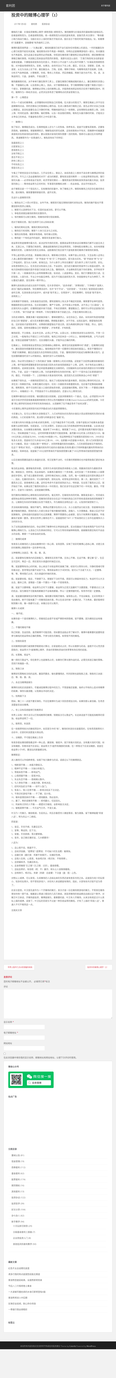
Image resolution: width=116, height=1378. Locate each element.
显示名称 (9, 1022)
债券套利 (15, 1167)
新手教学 (15, 1221)
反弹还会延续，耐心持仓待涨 (22, 1303)
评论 (6, 986)
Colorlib (72, 1346)
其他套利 (15, 1191)
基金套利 (15, 1173)
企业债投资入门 (20, 1238)
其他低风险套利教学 (22, 1244)
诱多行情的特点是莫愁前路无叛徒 (24, 1274)
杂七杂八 (15, 1215)
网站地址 (8, 1043)
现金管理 (15, 1161)
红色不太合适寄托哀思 (18, 1268)
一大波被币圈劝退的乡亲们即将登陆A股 (27, 1291)
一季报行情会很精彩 (17, 1309)
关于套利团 (105, 5)
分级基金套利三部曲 (22, 1232)
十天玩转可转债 (20, 1225)
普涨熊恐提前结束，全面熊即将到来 (25, 1280)
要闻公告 (15, 1155)
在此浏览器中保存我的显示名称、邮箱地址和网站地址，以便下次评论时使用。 (41, 1057)
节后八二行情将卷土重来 (20, 1285)
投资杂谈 (46, 24)
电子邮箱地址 (11, 1032)
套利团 (10, 5)
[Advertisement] (34, 933)
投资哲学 (15, 1203)
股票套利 (15, 1179)
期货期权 (15, 1185)
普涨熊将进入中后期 (17, 1297)
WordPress (91, 1346)
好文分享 (15, 1209)
